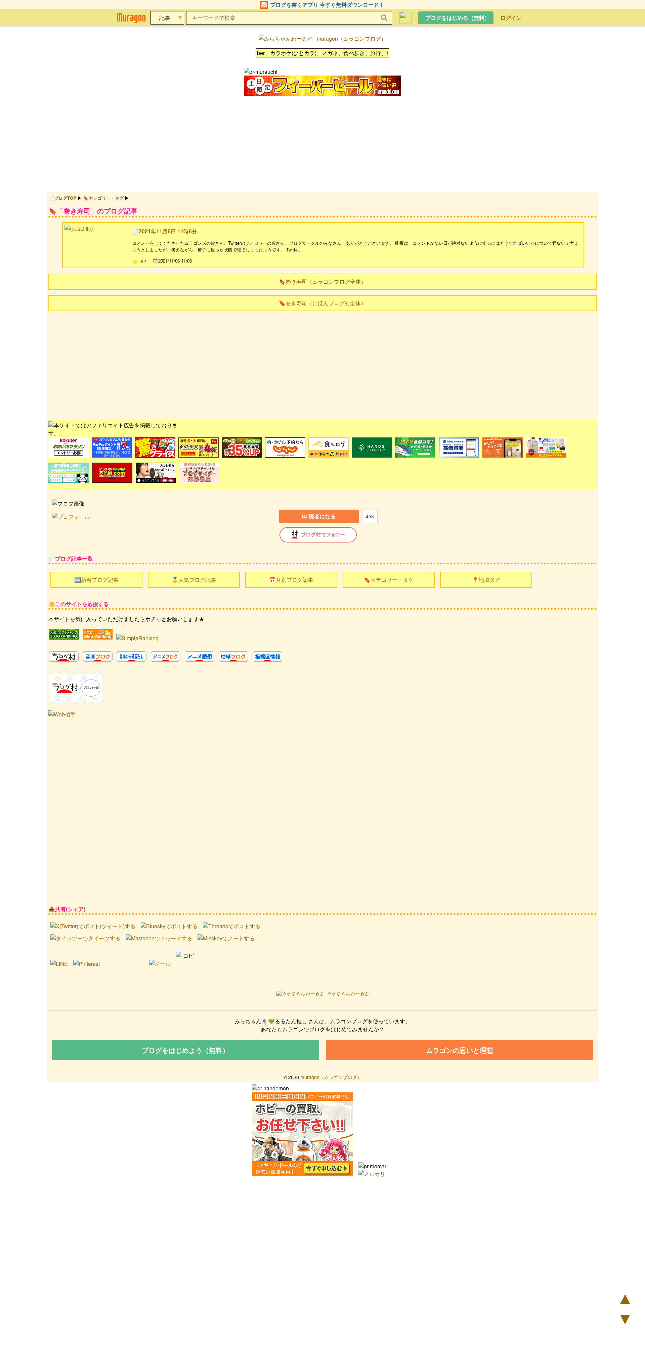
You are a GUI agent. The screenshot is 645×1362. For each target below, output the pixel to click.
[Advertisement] (250, 365)
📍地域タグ (486, 579)
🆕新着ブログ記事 (96, 579)
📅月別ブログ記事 (291, 579)
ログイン (511, 17)
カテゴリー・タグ (106, 198)
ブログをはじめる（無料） (457, 17)
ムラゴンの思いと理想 (459, 1050)
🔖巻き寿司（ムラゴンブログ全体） (322, 281)
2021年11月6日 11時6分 (168, 231)
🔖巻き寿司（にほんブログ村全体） (322, 303)
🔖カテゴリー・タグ (389, 579)
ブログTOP (65, 198)
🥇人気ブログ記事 (194, 579)
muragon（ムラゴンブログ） (331, 1077)
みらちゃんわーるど (348, 993)
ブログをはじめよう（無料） (185, 1050)
